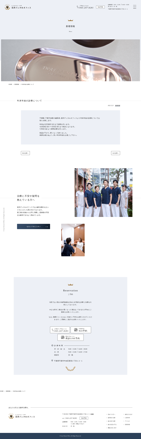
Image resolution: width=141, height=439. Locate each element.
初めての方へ (111, 414)
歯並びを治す (128, 414)
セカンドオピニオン (34, 226)
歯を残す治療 (111, 421)
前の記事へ (25, 153)
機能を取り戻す (112, 427)
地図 (92, 414)
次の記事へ (116, 153)
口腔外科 (127, 417)
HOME (10, 84)
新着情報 (16, 84)
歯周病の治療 (111, 417)
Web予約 (100, 7)
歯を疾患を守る (112, 424)
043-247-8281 (71, 418)
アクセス (127, 421)
